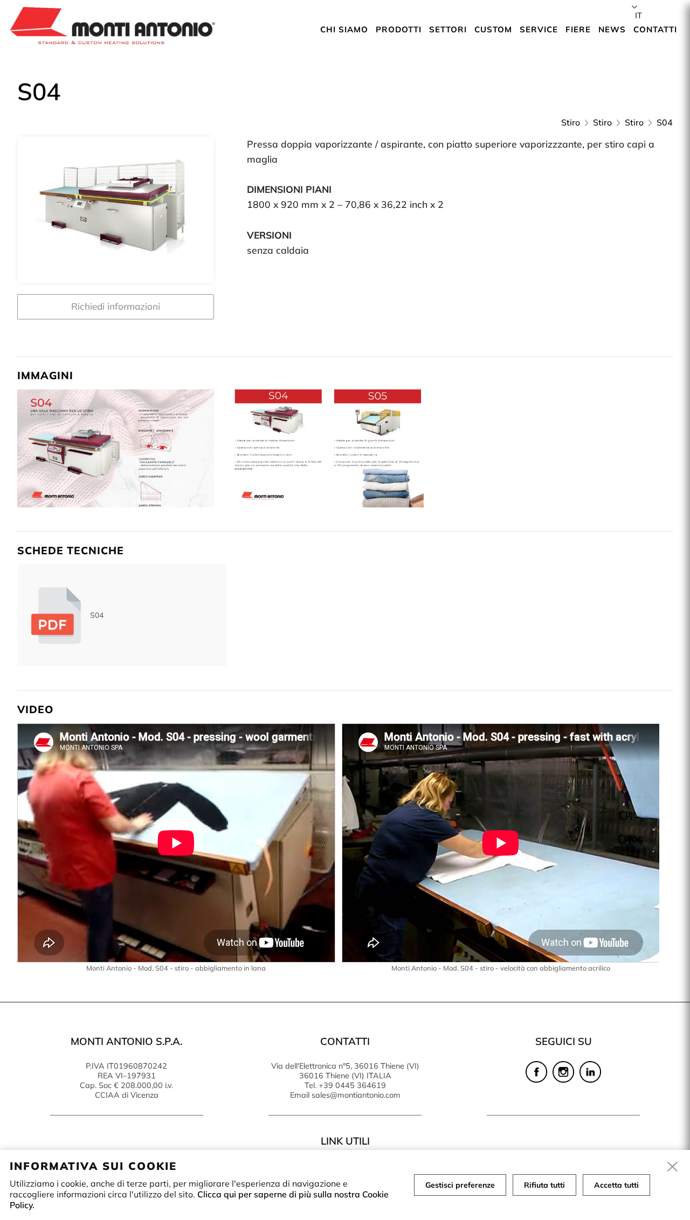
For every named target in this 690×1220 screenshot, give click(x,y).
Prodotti (399, 29)
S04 (665, 122)
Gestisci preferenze (460, 1185)
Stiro (570, 122)
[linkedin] (590, 1080)
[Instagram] (563, 1080)
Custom (493, 29)
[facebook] (536, 1080)
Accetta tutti (616, 1185)
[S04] (115, 210)
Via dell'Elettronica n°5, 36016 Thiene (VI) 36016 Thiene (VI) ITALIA (345, 1070)
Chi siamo (344, 29)
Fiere (578, 29)
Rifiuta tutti (544, 1185)
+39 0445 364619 (352, 1085)
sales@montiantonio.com (356, 1095)
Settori (448, 29)
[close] (672, 1167)
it (638, 15)
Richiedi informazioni (115, 306)
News (612, 29)
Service (539, 29)
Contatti (655, 29)
